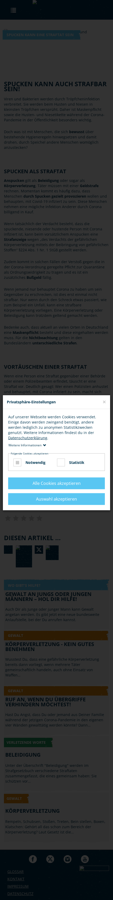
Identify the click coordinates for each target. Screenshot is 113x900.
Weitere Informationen (25, 445)
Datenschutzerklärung (27, 437)
